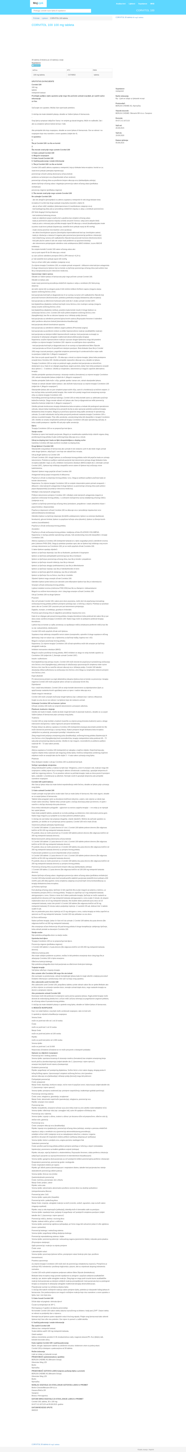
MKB (152, 4)
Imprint (151, 1449)
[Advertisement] (72, 43)
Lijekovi (132, 4)
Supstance (142, 4)
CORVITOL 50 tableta (45, 1444)
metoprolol (36, 65)
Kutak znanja (143, 1449)
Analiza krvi (121, 4)
